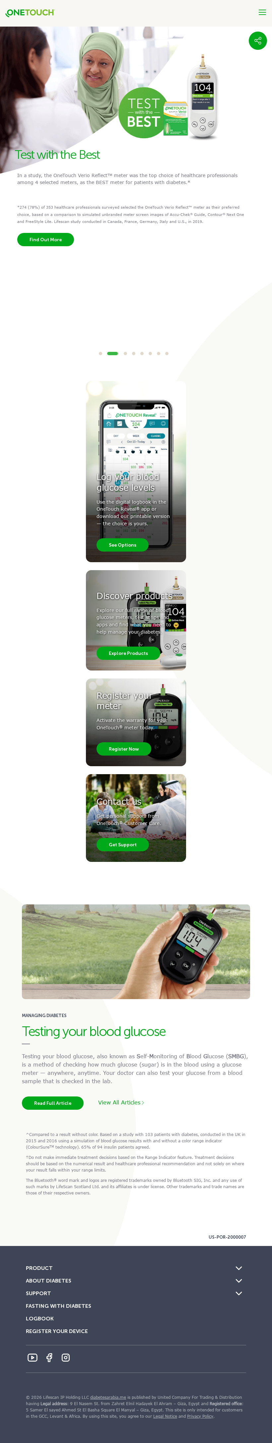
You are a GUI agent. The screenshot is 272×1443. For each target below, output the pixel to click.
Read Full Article (52, 1103)
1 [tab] (100, 353)
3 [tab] (121, 353)
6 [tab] (150, 353)
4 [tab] (133, 353)
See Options (122, 545)
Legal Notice (165, 1416)
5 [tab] (142, 353)
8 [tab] (167, 353)
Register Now (124, 749)
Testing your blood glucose (94, 1031)
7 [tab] (158, 353)
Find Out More (46, 200)
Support (38, 1293)
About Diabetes (48, 1281)
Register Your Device (57, 1331)
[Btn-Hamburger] (262, 12)
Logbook (40, 1318)
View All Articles (119, 1102)
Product (39, 1268)
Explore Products (128, 653)
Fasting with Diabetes (58, 1306)
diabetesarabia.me (108, 1397)
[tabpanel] (136, 128)
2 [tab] (108, 353)
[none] (258, 41)
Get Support (123, 844)
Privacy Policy (200, 1416)
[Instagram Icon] (65, 1357)
